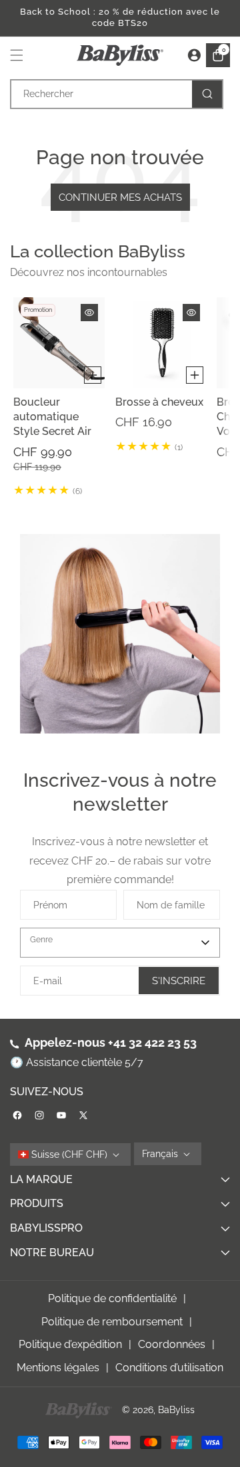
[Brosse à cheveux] (161, 342)
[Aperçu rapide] (89, 312)
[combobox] (116, 94)
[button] (20, 55)
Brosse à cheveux (159, 402)
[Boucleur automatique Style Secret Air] (59, 342)
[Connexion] (194, 55)
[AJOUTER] (92, 375)
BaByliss (176, 1409)
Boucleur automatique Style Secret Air (52, 417)
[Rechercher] (207, 94)
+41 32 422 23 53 (152, 1042)
